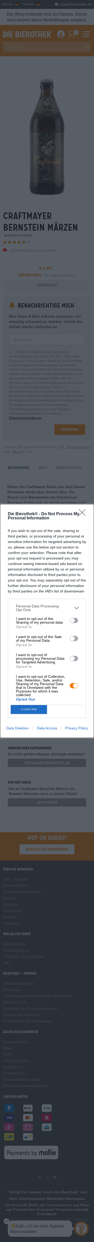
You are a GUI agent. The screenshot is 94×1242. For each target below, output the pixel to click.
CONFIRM (29, 709)
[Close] (84, 514)
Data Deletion (17, 728)
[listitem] (47, 608)
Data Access (47, 728)
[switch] (74, 620)
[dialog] (47, 621)
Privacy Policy (76, 728)
